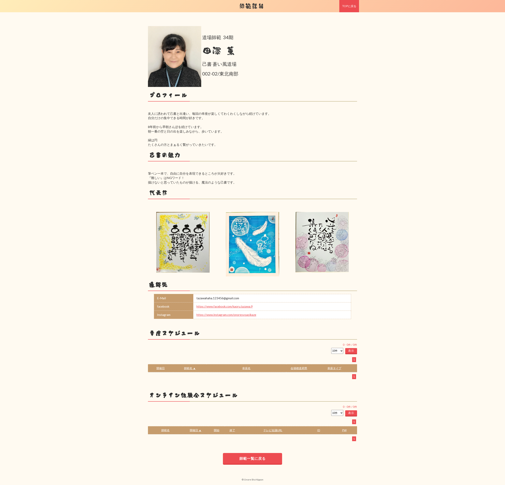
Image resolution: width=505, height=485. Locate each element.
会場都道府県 (299, 368)
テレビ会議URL (272, 430)
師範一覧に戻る (252, 458)
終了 (232, 430)
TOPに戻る (349, 6)
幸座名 (246, 368)
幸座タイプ (334, 368)
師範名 (165, 430)
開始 (216, 430)
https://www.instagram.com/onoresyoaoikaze (226, 314)
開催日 (160, 368)
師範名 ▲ (190, 368)
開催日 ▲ (195, 430)
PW (344, 430)
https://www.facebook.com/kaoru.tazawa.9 (224, 306)
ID (318, 430)
